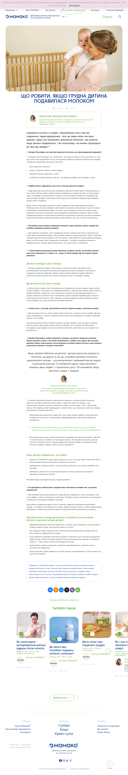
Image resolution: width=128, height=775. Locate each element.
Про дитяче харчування (73, 10)
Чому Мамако (22, 726)
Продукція (64, 721)
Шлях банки (104, 732)
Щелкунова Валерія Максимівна (58, 116)
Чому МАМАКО (32, 10)
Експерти (95, 10)
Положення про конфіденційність (52, 768)
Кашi (64, 729)
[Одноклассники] (55, 589)
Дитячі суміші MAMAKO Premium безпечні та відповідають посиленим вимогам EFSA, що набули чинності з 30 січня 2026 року (64, 4)
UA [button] (63, 17)
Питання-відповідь (115, 10)
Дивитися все (60, 697)
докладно (74, 5)
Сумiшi (64, 725)
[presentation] (20, 651)
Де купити (50, 10)
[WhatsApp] (77, 589)
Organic (107, 16)
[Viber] (72, 589)
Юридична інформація (79, 768)
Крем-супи (64, 733)
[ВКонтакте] (50, 589)
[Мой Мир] (61, 589)
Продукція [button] (10, 10)
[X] (66, 589)
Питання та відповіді (108, 726)
